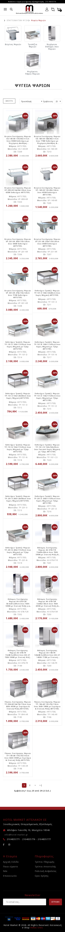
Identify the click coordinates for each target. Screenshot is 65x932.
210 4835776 (50, 1)
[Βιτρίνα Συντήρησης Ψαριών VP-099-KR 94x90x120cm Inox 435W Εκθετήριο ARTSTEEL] (17, 173)
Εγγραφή (55, 902)
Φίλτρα (10, 101)
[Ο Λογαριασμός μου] (47, 9)
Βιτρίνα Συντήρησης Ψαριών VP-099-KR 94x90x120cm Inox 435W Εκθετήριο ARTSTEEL (18, 190)
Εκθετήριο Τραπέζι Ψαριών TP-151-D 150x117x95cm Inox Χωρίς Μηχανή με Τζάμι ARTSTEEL (47, 396)
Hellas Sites (36, 927)
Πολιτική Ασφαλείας (46, 871)
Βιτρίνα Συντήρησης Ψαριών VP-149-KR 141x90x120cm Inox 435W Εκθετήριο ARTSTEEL (47, 191)
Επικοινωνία (10, 875)
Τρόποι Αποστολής (45, 866)
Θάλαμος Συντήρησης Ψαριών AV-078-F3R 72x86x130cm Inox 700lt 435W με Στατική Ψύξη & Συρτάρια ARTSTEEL (47, 603)
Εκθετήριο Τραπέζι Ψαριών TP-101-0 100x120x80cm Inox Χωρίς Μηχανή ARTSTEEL (47, 292)
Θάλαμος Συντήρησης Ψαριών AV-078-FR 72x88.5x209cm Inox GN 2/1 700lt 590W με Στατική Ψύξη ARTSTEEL (18, 655)
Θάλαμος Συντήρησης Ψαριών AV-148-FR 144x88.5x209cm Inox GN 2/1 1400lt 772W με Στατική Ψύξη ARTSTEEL (47, 655)
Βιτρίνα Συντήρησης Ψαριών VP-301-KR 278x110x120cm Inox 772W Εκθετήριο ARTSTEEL (18, 294)
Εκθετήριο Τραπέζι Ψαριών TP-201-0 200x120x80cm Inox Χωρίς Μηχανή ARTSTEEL (18, 498)
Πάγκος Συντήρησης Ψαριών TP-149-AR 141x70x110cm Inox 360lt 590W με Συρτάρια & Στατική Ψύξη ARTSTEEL (18, 756)
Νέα (5, 871)
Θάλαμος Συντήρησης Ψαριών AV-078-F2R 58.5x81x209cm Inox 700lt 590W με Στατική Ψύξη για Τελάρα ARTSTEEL (18, 603)
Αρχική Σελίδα (11, 861)
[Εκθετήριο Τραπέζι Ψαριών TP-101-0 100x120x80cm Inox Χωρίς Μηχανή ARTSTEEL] (47, 276)
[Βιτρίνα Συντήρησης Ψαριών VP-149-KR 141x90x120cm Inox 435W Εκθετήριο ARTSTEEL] (47, 173)
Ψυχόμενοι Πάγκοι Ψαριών (32, 72)
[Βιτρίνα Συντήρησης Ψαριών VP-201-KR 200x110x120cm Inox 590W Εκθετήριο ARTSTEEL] (17, 225)
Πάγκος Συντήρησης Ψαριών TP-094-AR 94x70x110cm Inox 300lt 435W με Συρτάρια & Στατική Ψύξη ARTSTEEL (18, 705)
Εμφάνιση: (48, 101)
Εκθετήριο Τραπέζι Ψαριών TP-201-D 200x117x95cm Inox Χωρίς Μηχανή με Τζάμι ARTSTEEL (47, 499)
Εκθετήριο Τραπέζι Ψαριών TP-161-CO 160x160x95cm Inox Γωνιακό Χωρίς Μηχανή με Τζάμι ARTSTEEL (47, 448)
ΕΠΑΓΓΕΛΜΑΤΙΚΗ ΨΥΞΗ (17, 20)
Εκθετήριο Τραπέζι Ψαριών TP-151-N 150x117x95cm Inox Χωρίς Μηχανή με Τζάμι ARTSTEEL (18, 448)
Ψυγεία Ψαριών (38, 20)
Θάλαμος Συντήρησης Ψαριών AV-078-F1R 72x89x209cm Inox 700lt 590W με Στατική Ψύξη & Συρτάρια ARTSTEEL (47, 552)
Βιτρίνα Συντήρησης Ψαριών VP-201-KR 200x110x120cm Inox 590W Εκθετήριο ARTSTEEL (18, 242)
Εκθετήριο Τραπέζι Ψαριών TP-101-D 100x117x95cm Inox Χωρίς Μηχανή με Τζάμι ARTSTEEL (18, 345)
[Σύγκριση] (53, 9)
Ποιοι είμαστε (10, 866)
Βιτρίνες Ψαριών (13, 44)
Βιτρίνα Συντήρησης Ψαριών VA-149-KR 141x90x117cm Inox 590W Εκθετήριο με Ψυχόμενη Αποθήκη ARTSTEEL (18, 141)
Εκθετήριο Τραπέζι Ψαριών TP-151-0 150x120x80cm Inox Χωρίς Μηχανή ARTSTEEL (18, 395)
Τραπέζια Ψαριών (32, 45)
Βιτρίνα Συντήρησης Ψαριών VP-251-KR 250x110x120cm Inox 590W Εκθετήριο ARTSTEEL (47, 242)
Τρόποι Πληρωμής (45, 861)
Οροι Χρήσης (42, 875)
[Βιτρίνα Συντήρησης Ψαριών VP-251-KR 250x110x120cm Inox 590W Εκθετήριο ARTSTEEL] (47, 225)
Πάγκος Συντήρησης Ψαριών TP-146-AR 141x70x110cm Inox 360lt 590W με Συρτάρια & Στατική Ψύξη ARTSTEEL (47, 705)
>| (40, 785)
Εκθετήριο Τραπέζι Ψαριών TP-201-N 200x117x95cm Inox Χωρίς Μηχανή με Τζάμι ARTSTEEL (18, 551)
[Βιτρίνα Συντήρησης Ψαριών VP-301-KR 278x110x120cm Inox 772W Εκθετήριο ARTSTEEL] (17, 276)
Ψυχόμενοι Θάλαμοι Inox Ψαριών (52, 46)
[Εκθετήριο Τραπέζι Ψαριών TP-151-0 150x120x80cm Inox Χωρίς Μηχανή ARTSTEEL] (17, 379)
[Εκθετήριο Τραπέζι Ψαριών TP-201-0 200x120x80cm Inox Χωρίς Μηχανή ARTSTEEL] (17, 482)
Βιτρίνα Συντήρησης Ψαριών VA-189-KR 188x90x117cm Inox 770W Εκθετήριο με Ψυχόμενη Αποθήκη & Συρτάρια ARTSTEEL (47, 141)
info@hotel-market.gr (16, 834)
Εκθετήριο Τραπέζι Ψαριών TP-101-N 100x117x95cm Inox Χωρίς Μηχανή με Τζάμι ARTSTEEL (47, 345)
